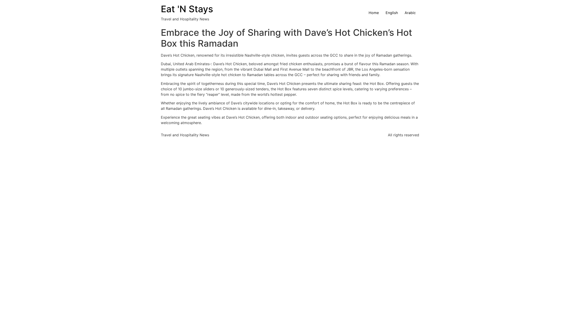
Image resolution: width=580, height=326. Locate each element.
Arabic (410, 12)
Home (374, 12)
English (392, 12)
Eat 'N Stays (187, 8)
